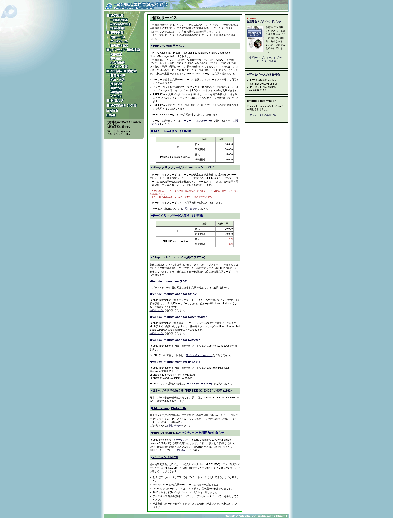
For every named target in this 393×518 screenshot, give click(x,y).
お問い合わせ (189, 208)
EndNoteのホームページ (199, 383)
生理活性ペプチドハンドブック (264, 21)
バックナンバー (179, 439)
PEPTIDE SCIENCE (165, 432)
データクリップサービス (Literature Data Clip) (184, 167)
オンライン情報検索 (165, 457)
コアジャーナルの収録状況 (262, 115)
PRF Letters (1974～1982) (169, 408)
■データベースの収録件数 (263, 74)
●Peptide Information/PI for (173, 294)
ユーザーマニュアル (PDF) (196, 120)
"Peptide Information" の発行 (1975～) (179, 257)
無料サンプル (157, 310)
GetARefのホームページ (199, 355)
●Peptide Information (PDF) (168, 281)
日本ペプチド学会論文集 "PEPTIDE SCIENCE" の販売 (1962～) (193, 390)
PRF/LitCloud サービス (168, 45)
